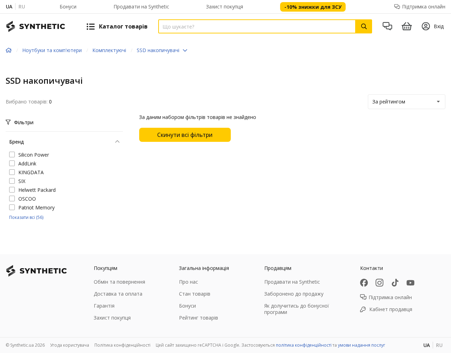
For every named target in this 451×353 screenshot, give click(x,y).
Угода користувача (69, 345)
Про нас (188, 281)
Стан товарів (194, 293)
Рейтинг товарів (198, 317)
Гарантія (104, 305)
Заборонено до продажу (293, 293)
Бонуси (68, 6)
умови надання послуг (361, 345)
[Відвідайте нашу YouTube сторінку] (410, 282)
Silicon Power (33, 154)
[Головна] (9, 50)
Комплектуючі (109, 50)
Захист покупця (224, 6)
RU (21, 6)
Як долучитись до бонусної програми (296, 308)
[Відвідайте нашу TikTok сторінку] (395, 282)
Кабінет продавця (390, 309)
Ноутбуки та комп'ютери (52, 50)
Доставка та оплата (118, 293)
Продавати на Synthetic (141, 6)
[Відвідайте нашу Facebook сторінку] (364, 282)
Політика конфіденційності (122, 345)
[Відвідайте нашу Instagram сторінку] (379, 282)
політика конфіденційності (304, 345)
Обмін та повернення (119, 281)
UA (9, 6)
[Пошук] (364, 26)
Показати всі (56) (26, 217)
